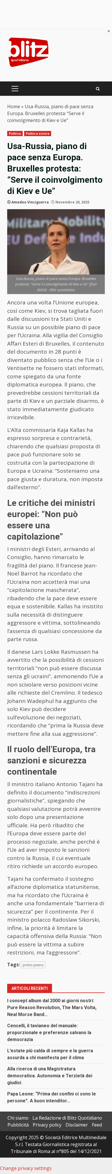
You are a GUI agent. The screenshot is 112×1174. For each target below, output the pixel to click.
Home (13, 106)
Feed (97, 1125)
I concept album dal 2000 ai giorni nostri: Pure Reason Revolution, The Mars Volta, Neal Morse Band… (51, 1007)
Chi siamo (17, 1118)
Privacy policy (47, 1125)
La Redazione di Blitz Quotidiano (67, 1118)
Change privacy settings (26, 1168)
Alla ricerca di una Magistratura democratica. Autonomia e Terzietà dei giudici (49, 1075)
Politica (15, 133)
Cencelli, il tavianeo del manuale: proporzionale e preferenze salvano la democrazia (49, 1032)
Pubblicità (18, 1125)
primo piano (33, 964)
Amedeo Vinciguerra (30, 202)
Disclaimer (76, 1125)
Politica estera (38, 133)
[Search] (98, 88)
